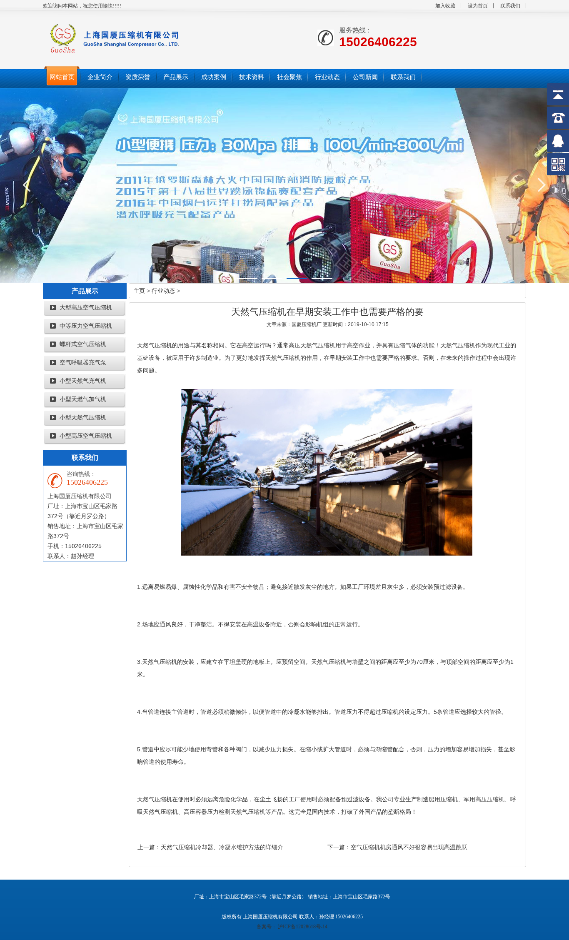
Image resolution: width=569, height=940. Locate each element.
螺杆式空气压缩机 (83, 344)
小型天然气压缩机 (83, 417)
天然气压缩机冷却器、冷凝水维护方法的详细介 (222, 847)
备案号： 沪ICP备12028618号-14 (292, 927)
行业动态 (163, 290)
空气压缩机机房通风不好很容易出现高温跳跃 (409, 847)
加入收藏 (445, 6)
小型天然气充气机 (83, 381)
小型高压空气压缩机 (86, 436)
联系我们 (510, 6)
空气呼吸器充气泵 (83, 362)
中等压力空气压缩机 (86, 326)
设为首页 (478, 6)
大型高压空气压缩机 (86, 307)
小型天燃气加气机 (83, 399)
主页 (139, 290)
